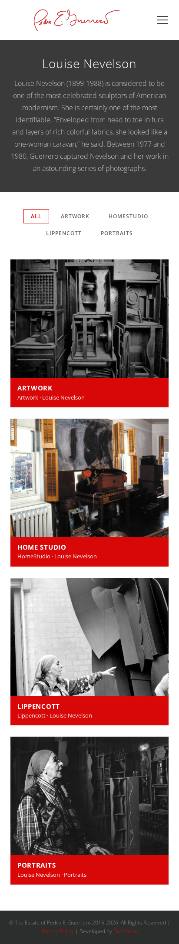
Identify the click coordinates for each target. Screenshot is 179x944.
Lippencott (64, 233)
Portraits (117, 233)
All (36, 216)
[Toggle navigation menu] (162, 20)
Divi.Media (125, 931)
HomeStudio (128, 216)
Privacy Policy (58, 931)
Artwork (75, 216)
